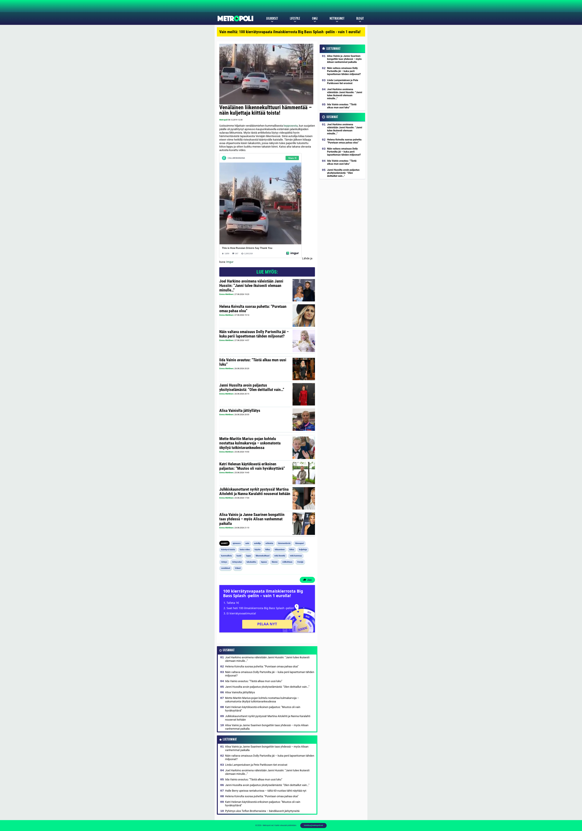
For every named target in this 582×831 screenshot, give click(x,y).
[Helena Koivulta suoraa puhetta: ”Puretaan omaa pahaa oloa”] (303, 315)
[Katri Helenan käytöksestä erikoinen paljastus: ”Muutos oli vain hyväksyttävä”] (304, 473)
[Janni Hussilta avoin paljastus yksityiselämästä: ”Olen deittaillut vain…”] (304, 394)
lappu (248, 556)
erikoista (269, 543)
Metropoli (223, 120)
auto (247, 543)
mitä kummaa (296, 556)
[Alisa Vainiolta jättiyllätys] (304, 419)
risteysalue (237, 562)
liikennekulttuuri (262, 556)
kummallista (226, 556)
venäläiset (225, 568)
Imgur (229, 261)
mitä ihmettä (279, 556)
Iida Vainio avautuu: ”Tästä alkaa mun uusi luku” (252, 362)
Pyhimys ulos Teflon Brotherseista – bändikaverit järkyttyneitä (262, 811)
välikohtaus (287, 562)
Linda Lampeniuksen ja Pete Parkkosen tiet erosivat (256, 764)
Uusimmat (228, 650)
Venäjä (300, 562)
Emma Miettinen (226, 294)
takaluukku (251, 562)
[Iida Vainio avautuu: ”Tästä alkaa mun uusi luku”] (304, 369)
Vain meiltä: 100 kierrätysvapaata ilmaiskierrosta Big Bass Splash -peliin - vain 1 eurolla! (290, 32)
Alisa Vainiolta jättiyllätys (239, 410)
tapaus (264, 562)
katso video (245, 549)
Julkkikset (272, 18)
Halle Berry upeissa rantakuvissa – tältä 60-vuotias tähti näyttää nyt (265, 790)
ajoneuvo (237, 543)
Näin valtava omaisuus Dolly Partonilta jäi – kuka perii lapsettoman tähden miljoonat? (254, 334)
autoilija (257, 543)
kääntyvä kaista (228, 549)
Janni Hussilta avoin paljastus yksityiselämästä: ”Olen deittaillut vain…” (251, 387)
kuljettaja (303, 549)
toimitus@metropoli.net (313, 825)
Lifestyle (295, 18)
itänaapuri (299, 543)
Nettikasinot (337, 18)
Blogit (360, 18)
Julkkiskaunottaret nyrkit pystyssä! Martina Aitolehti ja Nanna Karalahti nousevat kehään (254, 491)
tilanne (275, 562)
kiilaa (267, 549)
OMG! (315, 18)
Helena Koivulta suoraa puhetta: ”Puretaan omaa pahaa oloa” (252, 308)
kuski (239, 556)
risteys (224, 562)
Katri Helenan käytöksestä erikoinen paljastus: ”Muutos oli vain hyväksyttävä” (252, 466)
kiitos (291, 549)
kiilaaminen (280, 549)
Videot (238, 568)
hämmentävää (284, 543)
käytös (258, 549)
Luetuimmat (230, 739)
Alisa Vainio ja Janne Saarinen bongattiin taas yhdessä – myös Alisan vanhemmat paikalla (251, 519)
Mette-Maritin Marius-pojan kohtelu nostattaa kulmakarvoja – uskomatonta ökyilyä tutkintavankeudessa (250, 443)
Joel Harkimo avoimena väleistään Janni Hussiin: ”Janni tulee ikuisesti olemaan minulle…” (251, 286)
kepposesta (291, 125)
